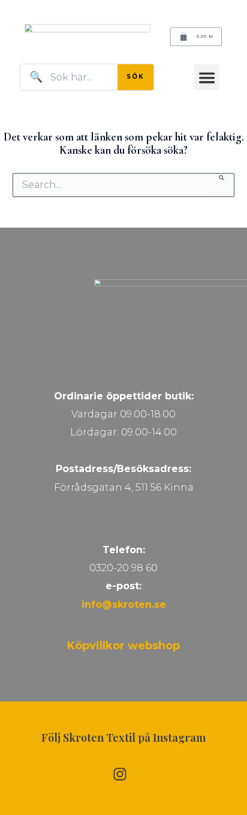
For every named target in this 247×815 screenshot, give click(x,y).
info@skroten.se (124, 604)
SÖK (135, 76)
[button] (206, 77)
